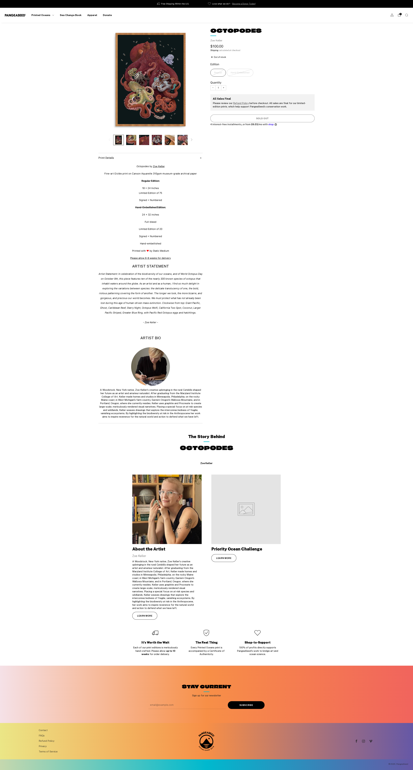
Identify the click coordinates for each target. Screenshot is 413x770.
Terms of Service (48, 751)
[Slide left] (109, 140)
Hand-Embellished (240, 72)
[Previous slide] (104, 79)
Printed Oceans (40, 15)
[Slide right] (192, 140)
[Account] (392, 15)
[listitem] (173, 4)
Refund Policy (241, 103)
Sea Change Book (70, 15)
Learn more (144, 615)
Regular (218, 72)
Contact (43, 730)
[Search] (406, 15)
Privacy (43, 746)
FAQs (42, 735)
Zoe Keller (216, 40)
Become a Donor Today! (244, 4)
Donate (107, 15)
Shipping (214, 50)
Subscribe (246, 705)
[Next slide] (196, 79)
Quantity (215, 82)
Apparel (92, 15)
